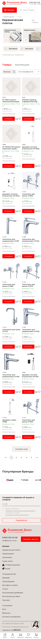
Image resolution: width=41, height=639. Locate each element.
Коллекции (22, 64)
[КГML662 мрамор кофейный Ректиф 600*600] (31, 87)
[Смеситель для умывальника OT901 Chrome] (11, 361)
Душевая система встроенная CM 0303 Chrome (30, 148)
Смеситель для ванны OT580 (8, 285)
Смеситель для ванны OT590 (28, 421)
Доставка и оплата (10, 585)
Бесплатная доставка (11, 596)
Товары (7, 64)
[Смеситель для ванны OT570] (31, 271)
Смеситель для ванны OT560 (28, 195)
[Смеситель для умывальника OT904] (31, 226)
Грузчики (6, 600)
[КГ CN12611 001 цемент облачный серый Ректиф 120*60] (11, 134)
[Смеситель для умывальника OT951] (11, 226)
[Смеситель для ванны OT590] (31, 407)
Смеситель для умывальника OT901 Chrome (10, 375)
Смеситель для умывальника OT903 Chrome (30, 330)
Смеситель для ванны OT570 (28, 285)
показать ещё (21, 449)
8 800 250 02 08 (9, 538)
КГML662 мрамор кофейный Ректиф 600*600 (29, 100)
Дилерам (6, 578)
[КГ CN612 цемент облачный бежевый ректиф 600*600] (11, 87)
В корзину (8, 119)
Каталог (5, 546)
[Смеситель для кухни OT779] (11, 316)
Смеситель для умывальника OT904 (30, 240)
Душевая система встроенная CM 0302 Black (30, 375)
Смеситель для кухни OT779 (11, 330)
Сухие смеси (7, 561)
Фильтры (7, 72)
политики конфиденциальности (17, 515)
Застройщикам (8, 581)
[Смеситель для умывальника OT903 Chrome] (31, 316)
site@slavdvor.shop (9, 540)
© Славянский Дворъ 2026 (13, 624)
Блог (4, 609)
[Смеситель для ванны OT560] (31, 181)
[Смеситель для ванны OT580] (11, 271)
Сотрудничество (9, 574)
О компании (7, 606)
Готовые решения (12, 565)
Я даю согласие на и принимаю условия (20, 512)
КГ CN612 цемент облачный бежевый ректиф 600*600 (10, 100)
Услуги (5, 589)
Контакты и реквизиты (11, 617)
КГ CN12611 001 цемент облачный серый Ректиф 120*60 (11, 148)
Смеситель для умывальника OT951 (10, 240)
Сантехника (7, 557)
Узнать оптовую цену (8, 113)
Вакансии (6, 613)
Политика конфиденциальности (15, 627)
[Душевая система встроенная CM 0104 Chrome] (11, 181)
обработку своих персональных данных (20, 511)
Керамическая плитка (11, 550)
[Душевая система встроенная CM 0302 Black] (31, 361)
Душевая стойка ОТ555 (9, 421)
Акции (7, 569)
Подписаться (21, 520)
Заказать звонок (30, 539)
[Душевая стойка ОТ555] (11, 407)
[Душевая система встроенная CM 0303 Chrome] (31, 134)
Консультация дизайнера (12, 593)
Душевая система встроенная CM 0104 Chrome (10, 195)
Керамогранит (8, 554)
